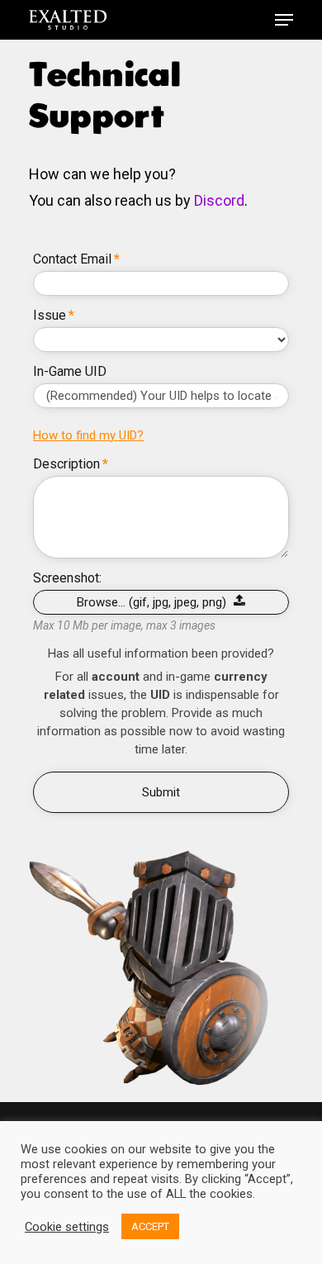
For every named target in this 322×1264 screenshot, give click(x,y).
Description (70, 464)
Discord (219, 200)
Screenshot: (67, 578)
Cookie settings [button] (67, 1226)
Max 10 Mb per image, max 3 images (124, 625)
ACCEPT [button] (150, 1226)
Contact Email (76, 259)
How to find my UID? (88, 435)
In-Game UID (70, 371)
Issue (53, 315)
